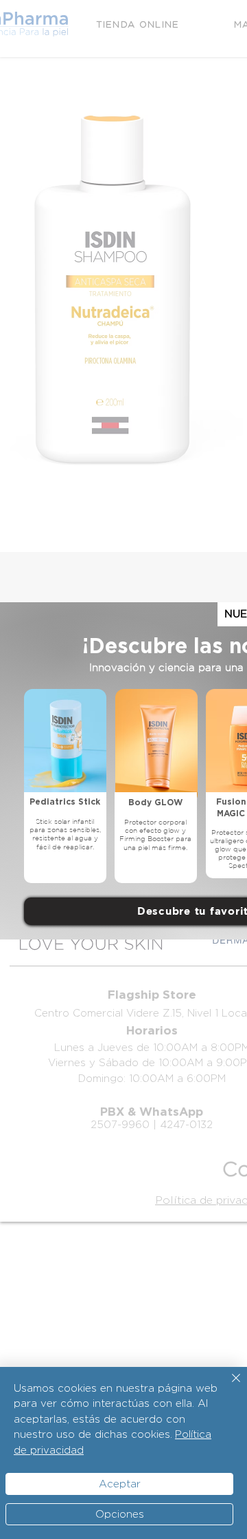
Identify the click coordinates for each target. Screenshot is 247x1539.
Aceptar (120, 1483)
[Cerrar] (227, 1386)
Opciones (119, 1514)
